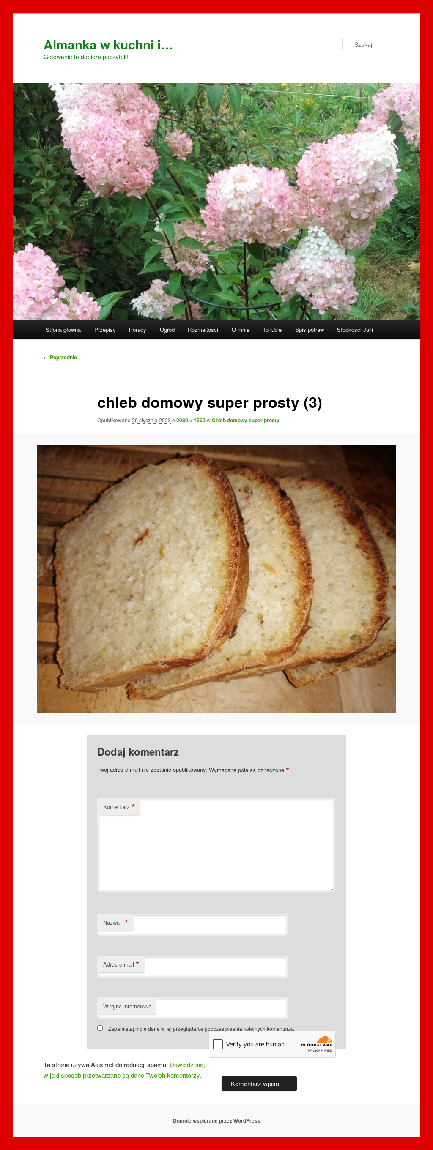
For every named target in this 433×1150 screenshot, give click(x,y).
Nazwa (116, 922)
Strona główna (63, 329)
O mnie (240, 329)
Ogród (167, 329)
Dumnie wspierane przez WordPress (216, 1120)
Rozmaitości (203, 329)
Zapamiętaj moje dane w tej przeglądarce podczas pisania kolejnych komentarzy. (201, 1028)
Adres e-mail (121, 964)
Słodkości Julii (355, 329)
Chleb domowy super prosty (246, 420)
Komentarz (119, 807)
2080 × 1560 (191, 420)
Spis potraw (309, 329)
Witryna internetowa (127, 1006)
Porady (137, 329)
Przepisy (105, 329)
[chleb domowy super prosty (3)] (216, 579)
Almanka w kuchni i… (108, 44)
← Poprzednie (60, 357)
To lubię (272, 329)
